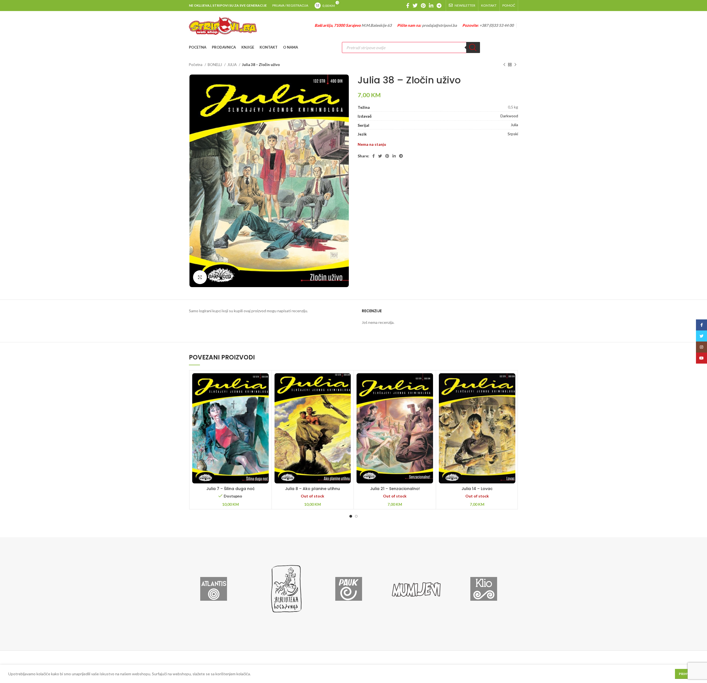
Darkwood (509, 115)
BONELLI (215, 64)
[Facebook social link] (408, 5)
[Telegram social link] (439, 5)
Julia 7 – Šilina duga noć (230, 488)
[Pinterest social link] (423, 5)
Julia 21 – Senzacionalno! (395, 488)
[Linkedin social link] (431, 5)
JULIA (232, 64)
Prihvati (687, 674)
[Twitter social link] (415, 5)
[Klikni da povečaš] (200, 277)
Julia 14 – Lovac (477, 488)
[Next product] (515, 65)
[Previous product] (504, 65)
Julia (514, 124)
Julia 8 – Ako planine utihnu (312, 488)
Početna (196, 64)
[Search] (473, 47)
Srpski (513, 133)
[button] (230, 435)
